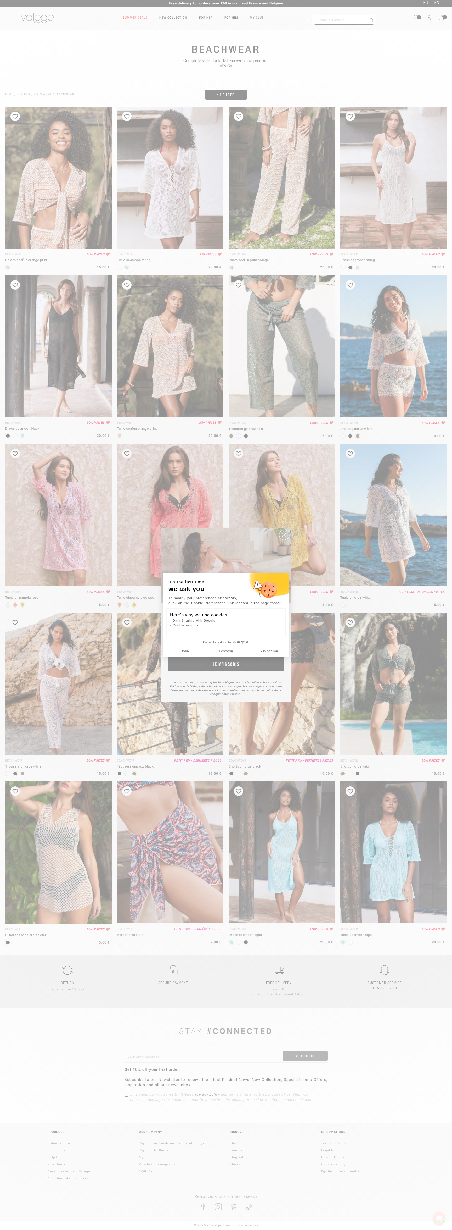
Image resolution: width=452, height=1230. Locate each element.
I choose (226, 651)
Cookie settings (186, 625)
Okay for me (268, 651)
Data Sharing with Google (194, 620)
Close (184, 651)
